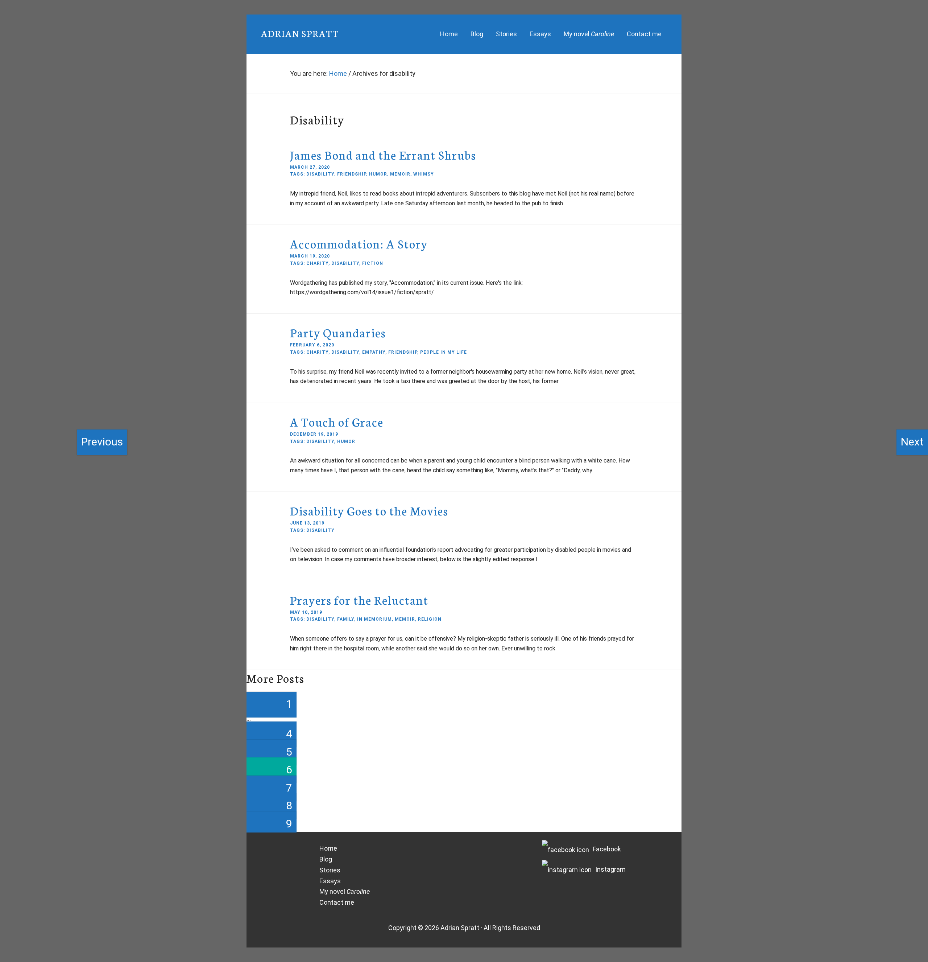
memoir (400, 174)
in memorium (374, 619)
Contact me (336, 902)
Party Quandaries (338, 332)
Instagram (610, 869)
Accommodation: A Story (359, 243)
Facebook (607, 849)
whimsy (423, 174)
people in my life (443, 352)
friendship (351, 174)
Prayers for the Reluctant (359, 600)
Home (328, 848)
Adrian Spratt (300, 33)
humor (378, 174)
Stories (329, 870)
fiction (372, 263)
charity (317, 263)
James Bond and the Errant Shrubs (383, 155)
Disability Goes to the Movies (369, 510)
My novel (344, 891)
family (345, 619)
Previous (102, 441)
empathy (373, 352)
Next (912, 441)
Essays (330, 881)
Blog (325, 859)
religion (430, 619)
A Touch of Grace (337, 421)
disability (320, 174)
